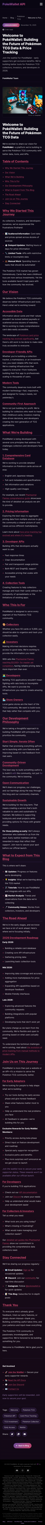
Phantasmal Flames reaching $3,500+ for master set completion (18, 662)
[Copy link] (18, 1434)
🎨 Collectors (10, 624)
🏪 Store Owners (12, 699)
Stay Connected (12, 203)
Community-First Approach (19, 403)
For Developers (11, 1181)
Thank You (10, 1305)
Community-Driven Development (14, 764)
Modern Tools (10, 382)
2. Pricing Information (15, 511)
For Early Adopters (13, 1081)
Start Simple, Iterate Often (18, 741)
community (30, 1278)
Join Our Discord (16, 1384)
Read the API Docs (17, 1380)
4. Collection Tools (13, 582)
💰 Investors (10, 641)
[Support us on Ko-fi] (28, 1470)
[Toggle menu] (41, 4)
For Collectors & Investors (18, 1211)
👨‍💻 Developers (11, 675)
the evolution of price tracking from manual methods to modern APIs (22, 1050)
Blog (12, 18)
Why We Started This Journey (19, 168)
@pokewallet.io (33, 1286)
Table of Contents (15, 161)
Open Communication (15, 782)
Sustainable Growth (14, 800)
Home (4, 18)
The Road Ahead (13, 194)
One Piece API (18, 1521)
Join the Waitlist (16, 1372)
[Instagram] (22, 1470)
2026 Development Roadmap (20, 937)
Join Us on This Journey (16, 199)
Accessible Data (12, 311)
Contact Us (13, 1389)
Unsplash (38, 115)
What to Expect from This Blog (19, 190)
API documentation (28, 1192)
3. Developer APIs (13, 541)
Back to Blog (23, 1446)
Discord (17, 1196)
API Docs (9, 1521)
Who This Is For (12, 181)
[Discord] (17, 1470)
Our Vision (10, 172)
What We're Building (14, 177)
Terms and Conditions (30, 1521)
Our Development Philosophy (19, 185)
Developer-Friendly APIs (17, 351)
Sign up (26, 1270)
